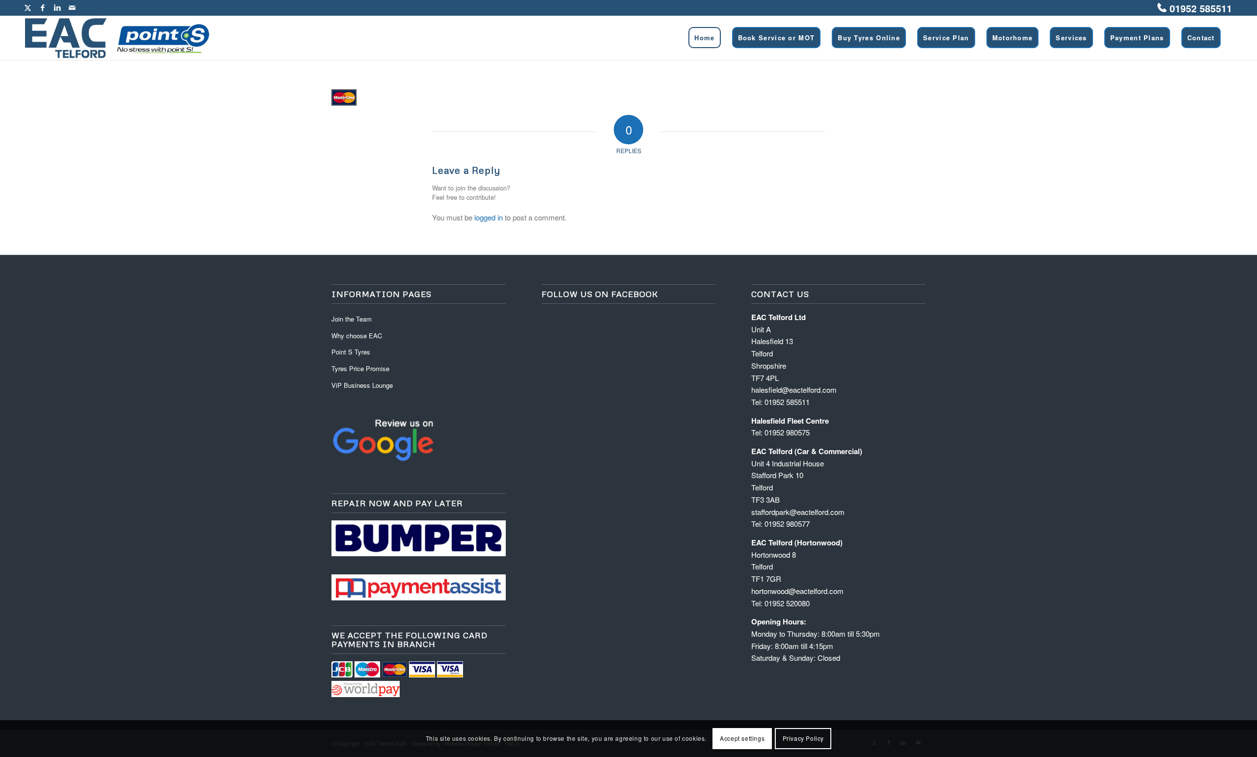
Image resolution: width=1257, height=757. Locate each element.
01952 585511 (1201, 8)
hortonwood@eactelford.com (797, 591)
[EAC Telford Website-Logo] (117, 38)
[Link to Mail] (72, 7)
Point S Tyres (350, 351)
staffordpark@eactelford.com (798, 512)
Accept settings (742, 738)
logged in (488, 217)
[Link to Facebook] (42, 7)
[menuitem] (704, 38)
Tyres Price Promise (360, 368)
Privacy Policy (803, 738)
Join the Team (351, 319)
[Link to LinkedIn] (57, 7)
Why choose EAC (356, 335)
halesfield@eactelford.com (794, 389)
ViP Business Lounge (362, 385)
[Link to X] (28, 7)
